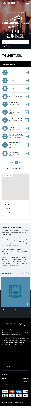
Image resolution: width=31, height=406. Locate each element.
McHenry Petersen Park (8, 310)
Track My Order (6, 366)
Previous (12, 162)
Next (20, 162)
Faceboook (26, 381)
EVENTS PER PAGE (12, 168)
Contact (26, 385)
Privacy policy (25, 402)
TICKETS (27, 304)
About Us (4, 385)
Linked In (4, 378)
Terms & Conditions (17, 402)
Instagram (26, 378)
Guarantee (5, 354)
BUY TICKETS (27, 72)
